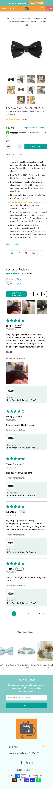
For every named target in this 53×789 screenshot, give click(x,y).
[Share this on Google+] (33, 253)
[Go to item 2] (28, 307)
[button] (12, 119)
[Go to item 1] (14, 307)
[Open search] (31, 294)
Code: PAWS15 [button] (37, 3)
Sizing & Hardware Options (33, 128)
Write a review (16, 294)
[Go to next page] (44, 613)
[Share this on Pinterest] (26, 253)
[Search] (42, 8)
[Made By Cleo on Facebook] (22, 763)
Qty (8, 141)
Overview (10, 155)
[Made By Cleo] (26, 8)
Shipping (20, 155)
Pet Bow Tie (15, 244)
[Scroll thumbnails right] (43, 307)
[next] (44, 50)
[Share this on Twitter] (12, 253)
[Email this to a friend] (40, 253)
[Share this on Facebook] (19, 253)
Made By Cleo (30, 770)
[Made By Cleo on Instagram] (26, 763)
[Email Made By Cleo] (31, 763)
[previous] (8, 50)
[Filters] (37, 294)
